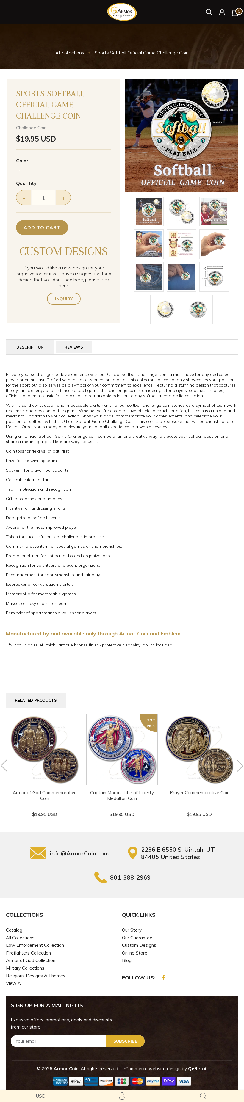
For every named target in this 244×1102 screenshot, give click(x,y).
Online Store (134, 953)
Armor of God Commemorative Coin (45, 795)
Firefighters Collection (28, 953)
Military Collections (25, 968)
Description (30, 347)
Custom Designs (139, 945)
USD (41, 1096)
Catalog (14, 930)
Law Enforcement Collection (35, 945)
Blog (127, 960)
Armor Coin (66, 1068)
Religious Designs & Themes (35, 976)
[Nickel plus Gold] (20, 171)
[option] (181, 135)
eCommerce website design (152, 1068)
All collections (69, 53)
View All (14, 983)
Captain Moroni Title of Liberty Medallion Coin (122, 795)
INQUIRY (64, 299)
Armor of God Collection (30, 960)
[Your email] (78, 1041)
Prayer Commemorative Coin (199, 792)
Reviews (74, 347)
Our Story (132, 930)
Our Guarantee (137, 938)
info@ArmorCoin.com (79, 853)
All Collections (20, 938)
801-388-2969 (130, 877)
